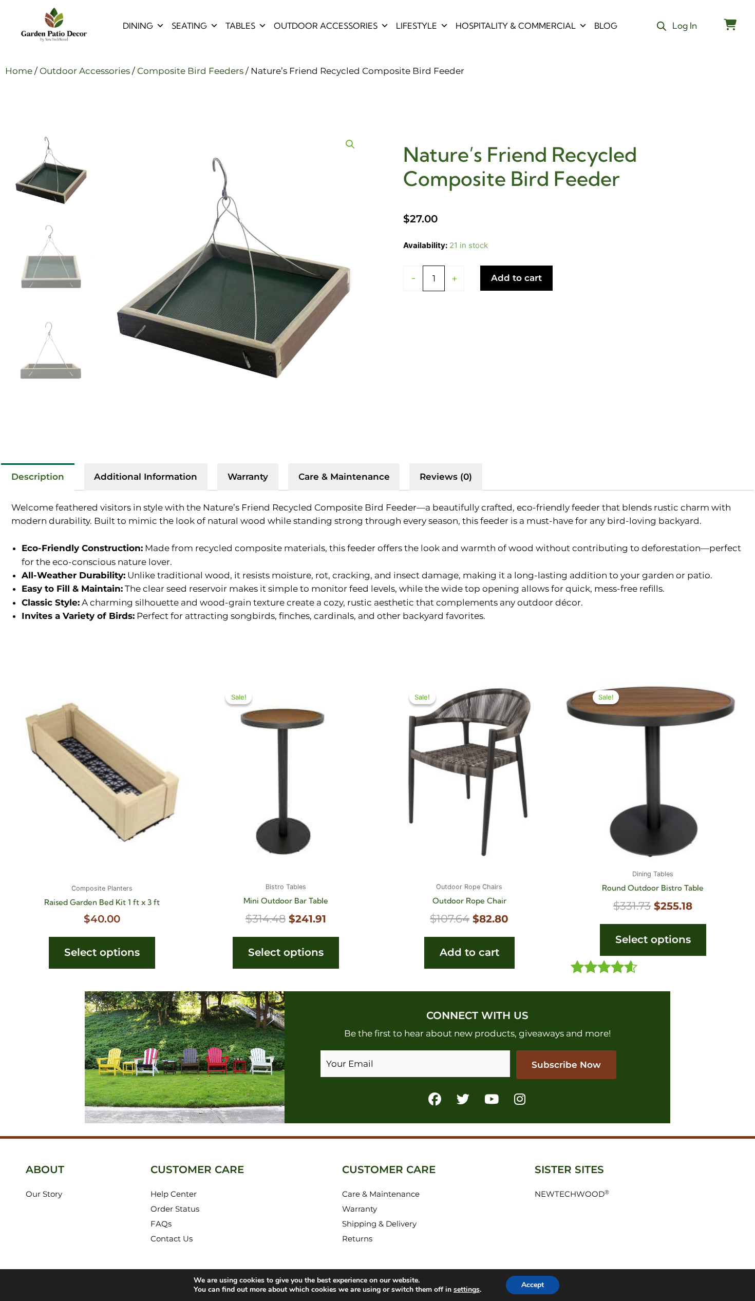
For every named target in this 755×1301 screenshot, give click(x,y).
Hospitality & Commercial (516, 26)
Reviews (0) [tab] (446, 477)
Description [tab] (37, 477)
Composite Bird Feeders (190, 71)
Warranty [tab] (248, 477)
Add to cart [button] (469, 952)
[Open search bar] (661, 26)
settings (467, 1289)
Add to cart (516, 278)
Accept (532, 1285)
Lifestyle (416, 26)
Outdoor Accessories (326, 26)
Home (18, 71)
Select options (102, 952)
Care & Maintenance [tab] (344, 477)
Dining (138, 26)
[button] (350, 144)
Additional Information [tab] (145, 477)
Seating (189, 26)
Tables (240, 26)
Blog (605, 26)
